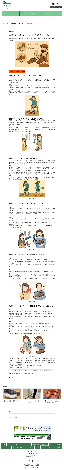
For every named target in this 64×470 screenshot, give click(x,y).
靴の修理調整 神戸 (48, 370)
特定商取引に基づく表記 (31, 465)
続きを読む (29, 23)
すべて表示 (59, 386)
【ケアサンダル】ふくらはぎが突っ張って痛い (52, 401)
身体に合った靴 (12, 373)
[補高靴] (12, 394)
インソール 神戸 (13, 370)
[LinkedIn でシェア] (15, 377)
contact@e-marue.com (9, 9)
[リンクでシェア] (18, 377)
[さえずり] (53, 4)
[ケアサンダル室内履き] (32, 394)
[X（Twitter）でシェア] (12, 377)
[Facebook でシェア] (9, 377)
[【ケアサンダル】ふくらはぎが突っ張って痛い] (52, 394)
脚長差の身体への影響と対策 (11, 401)
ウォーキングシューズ (23, 370)
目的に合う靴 (19, 373)
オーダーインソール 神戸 (17, 23)
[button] (59, 23)
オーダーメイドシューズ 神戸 (36, 370)
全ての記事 (5, 23)
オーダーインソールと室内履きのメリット (31, 401)
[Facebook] (61, 4)
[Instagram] (57, 4)
